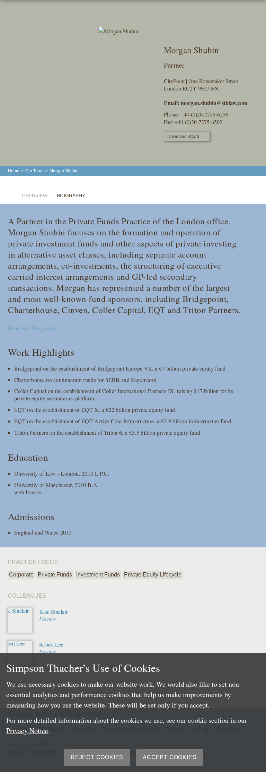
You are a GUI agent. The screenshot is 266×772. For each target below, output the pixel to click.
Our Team (34, 170)
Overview (34, 195)
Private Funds (55, 575)
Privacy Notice (27, 730)
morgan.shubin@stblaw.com (214, 103)
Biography (71, 195)
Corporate (21, 575)
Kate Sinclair (53, 611)
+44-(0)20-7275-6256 (204, 114)
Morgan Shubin (64, 170)
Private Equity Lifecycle (152, 575)
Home (13, 170)
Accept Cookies (169, 757)
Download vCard (183, 136)
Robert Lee (51, 644)
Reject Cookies (97, 757)
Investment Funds (98, 575)
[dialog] (133, 712)
